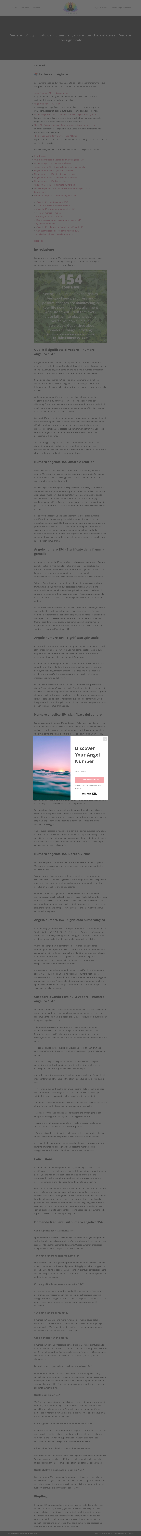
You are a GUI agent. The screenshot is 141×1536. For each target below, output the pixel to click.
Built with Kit (89, 794)
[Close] (105, 739)
